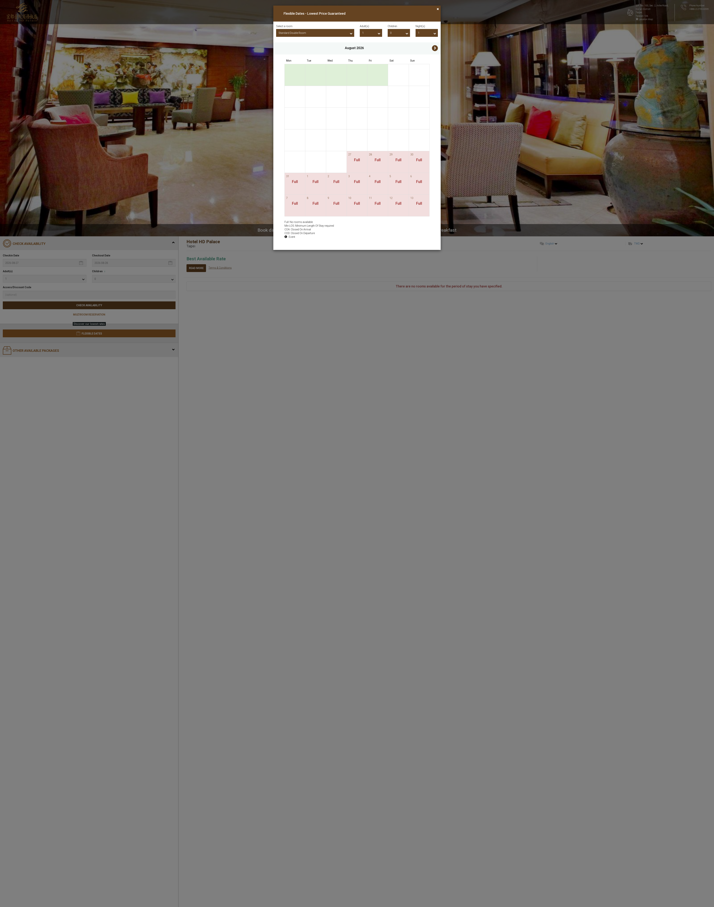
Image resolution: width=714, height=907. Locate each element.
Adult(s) (364, 26)
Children (392, 26)
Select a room (284, 26)
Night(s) (420, 26)
